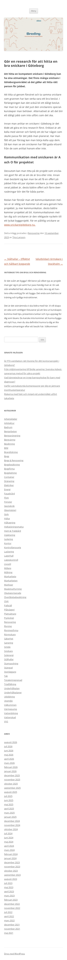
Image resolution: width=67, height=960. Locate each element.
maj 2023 (8, 887)
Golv (6, 514)
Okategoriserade (12, 593)
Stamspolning (11, 663)
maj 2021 (8, 932)
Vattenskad (10, 717)
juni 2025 (8, 800)
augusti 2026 (10, 742)
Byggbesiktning (12, 464)
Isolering (8, 539)
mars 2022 (9, 920)
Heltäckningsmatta (14, 526)
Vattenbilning (11, 713)
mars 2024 (9, 850)
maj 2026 (8, 754)
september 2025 (12, 787)
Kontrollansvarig (12, 547)
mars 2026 (9, 763)
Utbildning (9, 696)
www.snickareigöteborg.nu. (20, 224)
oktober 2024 (11, 829)
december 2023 (12, 862)
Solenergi (9, 655)
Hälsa (7, 518)
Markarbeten (11, 580)
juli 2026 (8, 746)
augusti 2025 (10, 792)
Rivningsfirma (11, 630)
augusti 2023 (10, 879)
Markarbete (10, 576)
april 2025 (9, 808)
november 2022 (12, 908)
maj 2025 (8, 804)
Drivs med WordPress (14, 953)
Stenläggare (10, 671)
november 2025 (12, 779)
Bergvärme (9, 439)
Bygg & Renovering (13, 460)
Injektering (9, 535)
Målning (8, 572)
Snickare (8, 651)
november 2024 (12, 825)
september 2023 (12, 874)
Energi (7, 489)
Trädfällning (10, 684)
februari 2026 (11, 767)
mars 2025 (9, 812)
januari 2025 (10, 816)
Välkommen (10, 704)
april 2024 (9, 845)
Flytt (6, 497)
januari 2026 (10, 771)
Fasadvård (9, 493)
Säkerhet (8, 638)
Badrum (8, 427)
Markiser (8, 584)
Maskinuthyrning (13, 588)
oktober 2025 (11, 783)
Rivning (8, 626)
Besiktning (9, 443)
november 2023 (12, 866)
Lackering (9, 551)
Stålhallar (9, 659)
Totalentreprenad (13, 680)
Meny (33, 10)
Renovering (34, 233)
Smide (7, 646)
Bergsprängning (12, 435)
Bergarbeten (10, 431)
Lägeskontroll (11, 559)
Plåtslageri (9, 609)
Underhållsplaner (13, 692)
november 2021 (12, 928)
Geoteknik (9, 506)
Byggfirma (9, 468)
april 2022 (9, 916)
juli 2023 (8, 883)
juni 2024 (8, 837)
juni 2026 (8, 750)
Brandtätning (11, 452)
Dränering (9, 481)
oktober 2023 (11, 870)
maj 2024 (8, 841)
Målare (7, 568)
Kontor (7, 543)
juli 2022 (8, 912)
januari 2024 (10, 858)
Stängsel (8, 667)
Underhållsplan (12, 688)
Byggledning (10, 472)
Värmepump (10, 709)
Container (9, 477)
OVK (6, 601)
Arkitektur (9, 423)
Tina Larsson (18, 237)
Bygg (6, 456)
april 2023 (9, 891)
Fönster (8, 501)
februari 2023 (11, 899)
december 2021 (12, 924)
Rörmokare (10, 634)
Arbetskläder (10, 419)
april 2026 (9, 758)
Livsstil (7, 564)
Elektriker (9, 485)
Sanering (8, 642)
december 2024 (12, 821)
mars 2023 (9, 895)
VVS (6, 721)
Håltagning (9, 522)
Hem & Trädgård (12, 530)
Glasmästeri (10, 510)
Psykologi (9, 617)
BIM (6, 448)
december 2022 (12, 903)
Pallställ (8, 605)
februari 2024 (11, 854)
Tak (6, 675)
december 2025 (12, 775)
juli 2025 (8, 796)
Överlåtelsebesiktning (15, 597)
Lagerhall (8, 555)
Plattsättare (10, 613)
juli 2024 (8, 833)
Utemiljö (8, 700)
